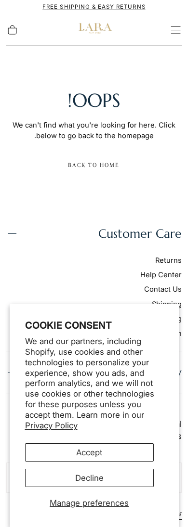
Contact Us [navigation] (163, 289)
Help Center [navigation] (161, 274)
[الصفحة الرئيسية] (94, 30)
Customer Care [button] (140, 233)
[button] (176, 30)
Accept (89, 452)
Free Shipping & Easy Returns (93, 6)
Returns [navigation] (168, 260)
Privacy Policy (51, 425)
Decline (89, 478)
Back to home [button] (94, 165)
